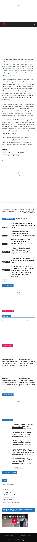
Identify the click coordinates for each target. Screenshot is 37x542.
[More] (29, 199)
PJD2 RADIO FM (7, 492)
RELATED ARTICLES (8, 219)
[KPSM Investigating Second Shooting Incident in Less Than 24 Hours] (6, 260)
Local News (4, 227)
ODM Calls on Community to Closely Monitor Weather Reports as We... (27, 363)
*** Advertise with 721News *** (24, 535)
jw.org (14, 97)
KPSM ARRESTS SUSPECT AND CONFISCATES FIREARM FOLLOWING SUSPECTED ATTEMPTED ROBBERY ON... (23, 450)
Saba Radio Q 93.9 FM (9, 494)
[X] (17, 199)
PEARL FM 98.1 (7, 489)
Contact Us (22, 537)
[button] (34, 24)
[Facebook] (13, 199)
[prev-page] (3, 280)
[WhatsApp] (25, 199)
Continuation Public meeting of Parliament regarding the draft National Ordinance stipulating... (23, 460)
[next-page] (5, 280)
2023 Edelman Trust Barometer (15, 68)
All (9, 420)
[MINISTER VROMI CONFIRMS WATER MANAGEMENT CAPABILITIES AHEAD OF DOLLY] (6, 242)
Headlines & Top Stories (5, 252)
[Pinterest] (21, 199)
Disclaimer (15, 537)
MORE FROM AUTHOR (22, 219)
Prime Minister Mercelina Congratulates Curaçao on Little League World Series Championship (23, 233)
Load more (17, 467)
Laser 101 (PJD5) (7, 487)
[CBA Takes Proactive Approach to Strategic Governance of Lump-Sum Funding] (6, 225)
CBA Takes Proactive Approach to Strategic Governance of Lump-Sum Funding (23, 225)
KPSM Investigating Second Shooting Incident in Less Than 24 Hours (22, 260)
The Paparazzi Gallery (9, 535)
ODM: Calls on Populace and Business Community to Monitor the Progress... (10, 363)
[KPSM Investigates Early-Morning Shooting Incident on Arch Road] (6, 435)
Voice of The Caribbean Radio (11, 502)
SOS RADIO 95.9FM (8, 497)
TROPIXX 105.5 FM (8, 500)
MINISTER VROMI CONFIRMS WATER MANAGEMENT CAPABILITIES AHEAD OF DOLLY (21, 242)
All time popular (23, 420)
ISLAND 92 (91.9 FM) (8, 484)
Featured (15, 420)
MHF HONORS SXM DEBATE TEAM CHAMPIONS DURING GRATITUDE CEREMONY (27, 211)
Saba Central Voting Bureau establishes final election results (9, 211)
